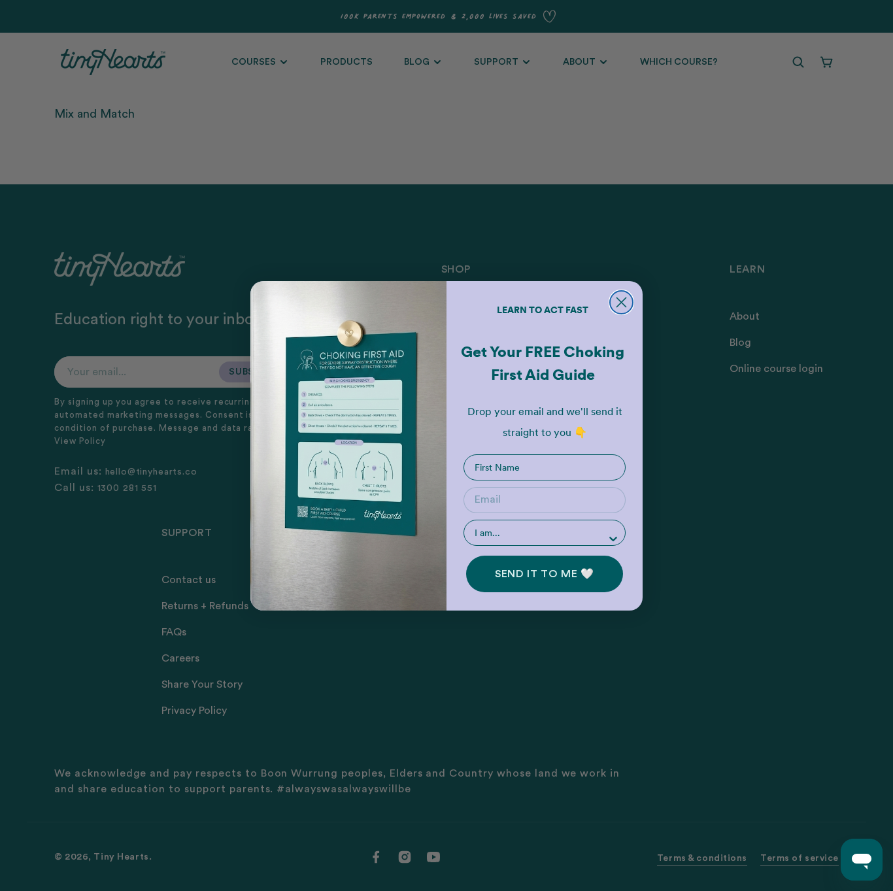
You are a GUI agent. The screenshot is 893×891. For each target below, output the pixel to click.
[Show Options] (613, 538)
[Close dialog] (621, 302)
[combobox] (541, 532)
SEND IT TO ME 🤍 (544, 574)
